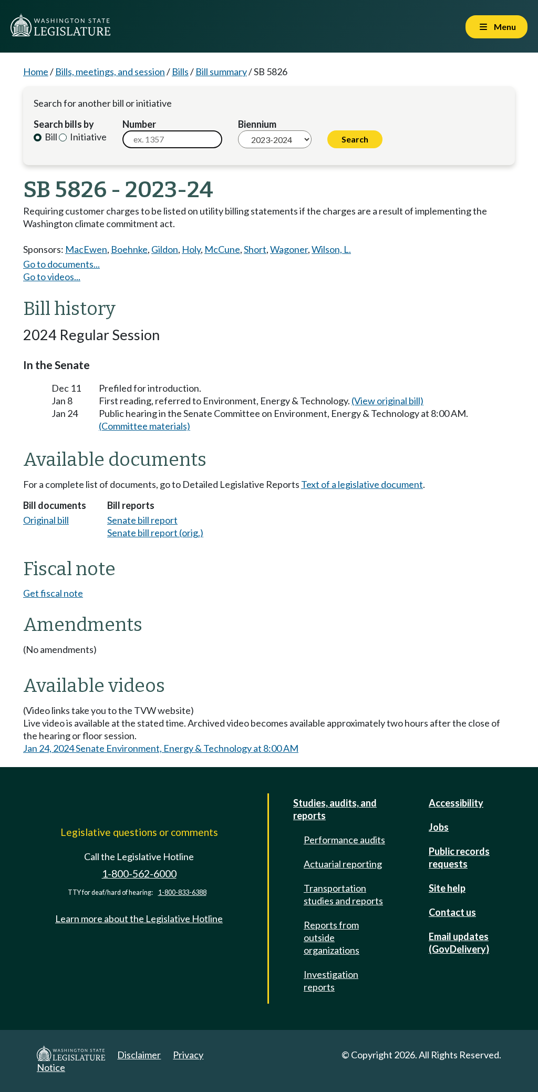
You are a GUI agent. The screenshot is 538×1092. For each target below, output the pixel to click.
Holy (191, 249)
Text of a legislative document (362, 484)
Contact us (452, 912)
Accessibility (456, 803)
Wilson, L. (331, 249)
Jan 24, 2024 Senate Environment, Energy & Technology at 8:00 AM (160, 748)
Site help (447, 888)
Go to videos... (51, 276)
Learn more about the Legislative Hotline (139, 918)
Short (255, 249)
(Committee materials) (144, 426)
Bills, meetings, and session (110, 71)
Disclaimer (139, 1054)
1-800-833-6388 (182, 892)
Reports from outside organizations (331, 937)
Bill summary (221, 71)
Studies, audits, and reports (335, 809)
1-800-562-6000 (139, 874)
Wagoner (289, 249)
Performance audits (344, 839)
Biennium (257, 124)
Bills (180, 71)
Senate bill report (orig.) (155, 532)
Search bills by (64, 124)
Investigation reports (331, 980)
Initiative (87, 136)
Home (35, 71)
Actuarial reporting (343, 864)
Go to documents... (61, 264)
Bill (50, 136)
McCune (222, 249)
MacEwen (86, 249)
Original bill (46, 520)
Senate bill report (142, 520)
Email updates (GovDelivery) (459, 943)
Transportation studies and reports (343, 894)
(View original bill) (387, 400)
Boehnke (129, 249)
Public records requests (459, 857)
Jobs (439, 827)
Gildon (164, 249)
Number (139, 124)
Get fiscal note (53, 593)
